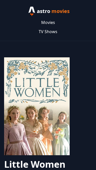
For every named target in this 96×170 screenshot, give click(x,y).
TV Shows (48, 31)
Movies (48, 22)
